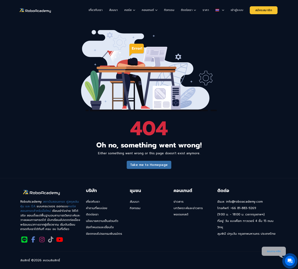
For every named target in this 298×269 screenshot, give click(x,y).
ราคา (206, 10)
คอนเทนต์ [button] (148, 10)
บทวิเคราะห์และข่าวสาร (188, 208)
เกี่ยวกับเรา (96, 10)
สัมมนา (113, 10)
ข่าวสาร (178, 201)
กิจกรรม (169, 10)
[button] (219, 10)
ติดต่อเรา (92, 214)
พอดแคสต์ (181, 214)
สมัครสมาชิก (263, 10)
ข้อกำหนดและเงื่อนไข (100, 227)
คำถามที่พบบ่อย (96, 208)
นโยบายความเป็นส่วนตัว (102, 221)
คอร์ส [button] (128, 10)
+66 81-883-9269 (243, 208)
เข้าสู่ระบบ (237, 10)
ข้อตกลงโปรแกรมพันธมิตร (104, 233)
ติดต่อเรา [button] (187, 10)
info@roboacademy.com (244, 201)
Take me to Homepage (149, 165)
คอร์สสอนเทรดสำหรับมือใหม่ (48, 208)
